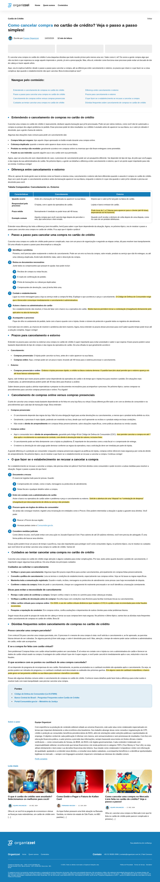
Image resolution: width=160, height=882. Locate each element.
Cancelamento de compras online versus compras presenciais (39, 98)
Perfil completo (41, 759)
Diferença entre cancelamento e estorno (101, 90)
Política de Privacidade (126, 864)
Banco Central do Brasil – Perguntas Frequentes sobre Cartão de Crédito (47, 698)
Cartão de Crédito (16, 19)
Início (24, 854)
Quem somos (49, 5)
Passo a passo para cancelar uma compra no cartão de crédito (39, 94)
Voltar (149, 19)
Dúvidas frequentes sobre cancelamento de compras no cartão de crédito (115, 103)
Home (37, 5)
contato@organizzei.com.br (130, 854)
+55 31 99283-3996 (111, 854)
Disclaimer (149, 864)
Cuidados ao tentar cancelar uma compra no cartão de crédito (38, 103)
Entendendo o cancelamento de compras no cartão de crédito (38, 90)
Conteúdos (63, 5)
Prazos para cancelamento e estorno (100, 94)
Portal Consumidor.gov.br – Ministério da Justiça (36, 702)
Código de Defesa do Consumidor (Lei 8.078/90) (36, 694)
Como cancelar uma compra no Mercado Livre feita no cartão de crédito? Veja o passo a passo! (127, 799)
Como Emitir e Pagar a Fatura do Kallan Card (78, 797)
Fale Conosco (147, 854)
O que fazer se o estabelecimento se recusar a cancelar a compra (112, 98)
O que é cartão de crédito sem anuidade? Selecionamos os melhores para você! (30, 797)
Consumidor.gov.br (45, 525)
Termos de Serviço (139, 864)
